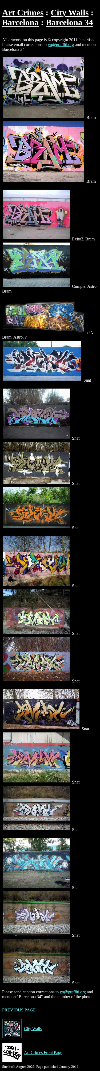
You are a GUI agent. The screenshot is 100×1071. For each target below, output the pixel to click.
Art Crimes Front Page (43, 1052)
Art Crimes (22, 12)
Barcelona (20, 22)
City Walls (70, 12)
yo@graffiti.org (61, 44)
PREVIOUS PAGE (19, 1010)
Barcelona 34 (69, 22)
